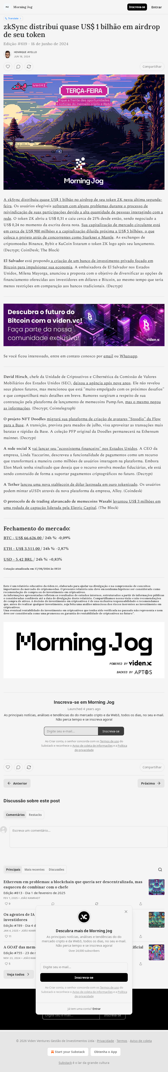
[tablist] (24, 814)
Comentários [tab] (15, 815)
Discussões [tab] (56, 870)
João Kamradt (30, 898)
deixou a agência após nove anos (102, 383)
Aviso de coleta (141, 1041)
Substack (65, 1063)
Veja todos (15, 974)
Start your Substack (70, 1052)
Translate (13, 18)
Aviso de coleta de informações (92, 992)
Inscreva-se (137, 7)
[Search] (160, 869)
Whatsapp (128, 356)
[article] (84, 892)
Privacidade (105, 1041)
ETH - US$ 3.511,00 (22, 549)
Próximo (148, 783)
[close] (126, 911)
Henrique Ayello (25, 52)
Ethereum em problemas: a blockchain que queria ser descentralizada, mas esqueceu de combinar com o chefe (73, 884)
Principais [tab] (13, 870)
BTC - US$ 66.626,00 (23, 538)
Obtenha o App (105, 1052)
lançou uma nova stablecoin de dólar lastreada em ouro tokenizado (79, 484)
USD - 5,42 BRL (19, 559)
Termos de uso (109, 987)
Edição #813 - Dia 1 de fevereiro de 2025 (34, 893)
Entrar (156, 7)
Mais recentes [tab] (34, 870)
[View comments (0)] (18, 66)
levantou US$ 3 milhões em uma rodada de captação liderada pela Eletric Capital (82, 504)
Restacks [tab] (35, 815)
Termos (122, 1041)
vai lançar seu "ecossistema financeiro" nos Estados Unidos (84, 449)
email (108, 356)
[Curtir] (8, 66)
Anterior (20, 783)
